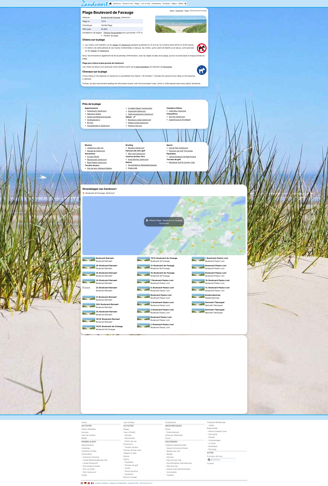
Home (84, 422)
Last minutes (128, 422)
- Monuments (129, 438)
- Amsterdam (171, 472)
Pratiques (166, 3)
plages (115, 45)
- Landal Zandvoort (89, 463)
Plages (137, 3)
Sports (126, 459)
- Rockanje (211, 449)
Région (174, 3)
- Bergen (169, 454)
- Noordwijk (212, 434)
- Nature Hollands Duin (217, 431)
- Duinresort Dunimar (90, 457)
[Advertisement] (228, 66)
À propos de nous (215, 456)
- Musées (127, 435)
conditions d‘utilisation (101, 483)
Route (167, 429)
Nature (126, 456)
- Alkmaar (169, 457)
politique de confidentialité (118, 483)
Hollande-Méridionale (216, 422)
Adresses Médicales (174, 435)
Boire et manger (130, 477)
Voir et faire (145, 3)
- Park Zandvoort (88, 472)
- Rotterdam (212, 446)
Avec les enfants (88, 435)
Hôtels (84, 475)
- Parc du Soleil (87, 469)
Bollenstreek (212, 428)
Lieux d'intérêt (129, 432)
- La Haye (211, 443)
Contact (210, 463)
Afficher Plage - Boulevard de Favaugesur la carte (165, 221)
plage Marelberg (142, 67)
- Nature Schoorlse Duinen (176, 448)
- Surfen (126, 468)
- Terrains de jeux (130, 447)
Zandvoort (117, 3)
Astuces (85, 432)
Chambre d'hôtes (88, 451)
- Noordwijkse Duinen (90, 466)
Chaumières (86, 454)
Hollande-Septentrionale (175, 445)
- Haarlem (169, 475)
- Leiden (210, 425)
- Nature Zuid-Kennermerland (177, 469)
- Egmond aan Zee (173, 460)
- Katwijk (211, 437)
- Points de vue (129, 441)
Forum (168, 438)
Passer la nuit (128, 3)
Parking (113, 33)
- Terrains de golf (130, 465)
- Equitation (128, 474)
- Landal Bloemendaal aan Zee (94, 460)
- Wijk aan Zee (171, 466)
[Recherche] (185, 4)
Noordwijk (167, 67)
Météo (180, 3)
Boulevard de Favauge (110, 17)
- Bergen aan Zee (172, 451)
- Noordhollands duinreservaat (178, 463)
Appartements (87, 445)
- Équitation (128, 462)
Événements (156, 3)
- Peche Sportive (130, 471)
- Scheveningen (214, 440)
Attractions (128, 444)
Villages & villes (129, 453)
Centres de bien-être (132, 450)
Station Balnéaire (88, 429)
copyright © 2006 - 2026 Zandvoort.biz (139, 483)
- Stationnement (172, 432)
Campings (85, 448)
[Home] (110, 4)
